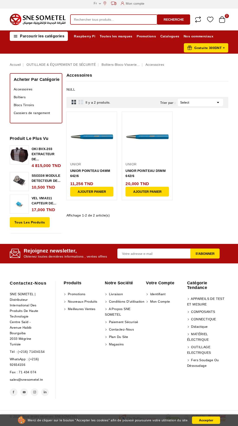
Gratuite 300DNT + (209, 48)
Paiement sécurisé (123, 322)
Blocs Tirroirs (24, 105)
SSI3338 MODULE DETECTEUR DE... (46, 178)
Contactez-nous (28, 283)
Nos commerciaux (198, 36)
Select (200, 102)
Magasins (116, 344)
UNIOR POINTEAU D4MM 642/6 (90, 173)
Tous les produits (29, 222)
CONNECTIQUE (203, 319)
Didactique (199, 326)
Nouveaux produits (82, 301)
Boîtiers (20, 97)
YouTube (24, 392)
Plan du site (118, 337)
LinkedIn (45, 392)
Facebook (13, 392)
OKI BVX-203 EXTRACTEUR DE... (43, 154)
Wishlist (210, 19)
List (81, 102)
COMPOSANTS (202, 312)
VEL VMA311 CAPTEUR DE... (44, 200)
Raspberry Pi (84, 36)
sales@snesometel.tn (26, 379)
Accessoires (23, 89)
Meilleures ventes (81, 309)
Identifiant (157, 294)
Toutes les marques (116, 36)
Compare (198, 19)
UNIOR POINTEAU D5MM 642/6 (146, 173)
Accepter (206, 420)
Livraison (115, 294)
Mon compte (159, 301)
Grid (74, 102)
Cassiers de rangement (32, 113)
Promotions (146, 36)
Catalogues (169, 36)
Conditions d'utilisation (126, 301)
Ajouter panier (92, 191)
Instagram (34, 392)
